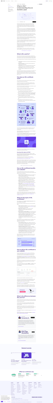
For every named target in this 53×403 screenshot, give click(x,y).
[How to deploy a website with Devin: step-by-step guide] (16, 355)
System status (29, 390)
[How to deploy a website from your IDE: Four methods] (26, 355)
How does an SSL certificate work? (11, 7)
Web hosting (12, 383)
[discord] (41, 397)
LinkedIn (19, 338)
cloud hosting (28, 256)
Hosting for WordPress (13, 384)
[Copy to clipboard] (38, 4)
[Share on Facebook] (40, 4)
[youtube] (37, 397)
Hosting (13, 359)
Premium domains (18, 392)
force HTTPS (22, 282)
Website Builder (23, 384)
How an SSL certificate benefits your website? (10, 9)
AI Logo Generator (24, 392)
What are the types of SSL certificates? (10, 11)
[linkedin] (32, 397)
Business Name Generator (24, 390)
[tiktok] (40, 397)
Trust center (29, 391)
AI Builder (23, 383)
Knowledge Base (39, 384)
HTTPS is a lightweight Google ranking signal (28, 183)
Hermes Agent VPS (12, 391)
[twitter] (36, 397)
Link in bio (23, 389)
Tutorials (39, 383)
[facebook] (33, 397)
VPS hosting (12, 385)
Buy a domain (18, 384)
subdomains (31, 206)
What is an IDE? (34, 360)
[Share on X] (39, 4)
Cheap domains (18, 385)
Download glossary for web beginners (26, 50)
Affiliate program (29, 385)
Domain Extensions (18, 389)
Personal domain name (19, 391)
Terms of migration (30, 389)
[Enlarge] (31, 165)
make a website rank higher (30, 185)
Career (34, 385)
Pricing (29, 383)
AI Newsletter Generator (24, 391)
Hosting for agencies (13, 389)
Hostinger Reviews (30, 384)
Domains (18, 383)
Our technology (35, 384)
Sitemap (29, 392)
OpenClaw (12, 392)
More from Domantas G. (21, 326)
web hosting (23, 256)
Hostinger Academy (40, 385)
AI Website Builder (24, 385)
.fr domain (18, 390)
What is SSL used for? (10, 6)
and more (21, 398)
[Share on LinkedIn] (41, 4)
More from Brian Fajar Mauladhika (22, 340)
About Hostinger (35, 383)
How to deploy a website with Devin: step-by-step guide (15, 361)
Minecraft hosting (12, 390)
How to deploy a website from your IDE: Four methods (26, 361)
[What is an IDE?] (37, 355)
